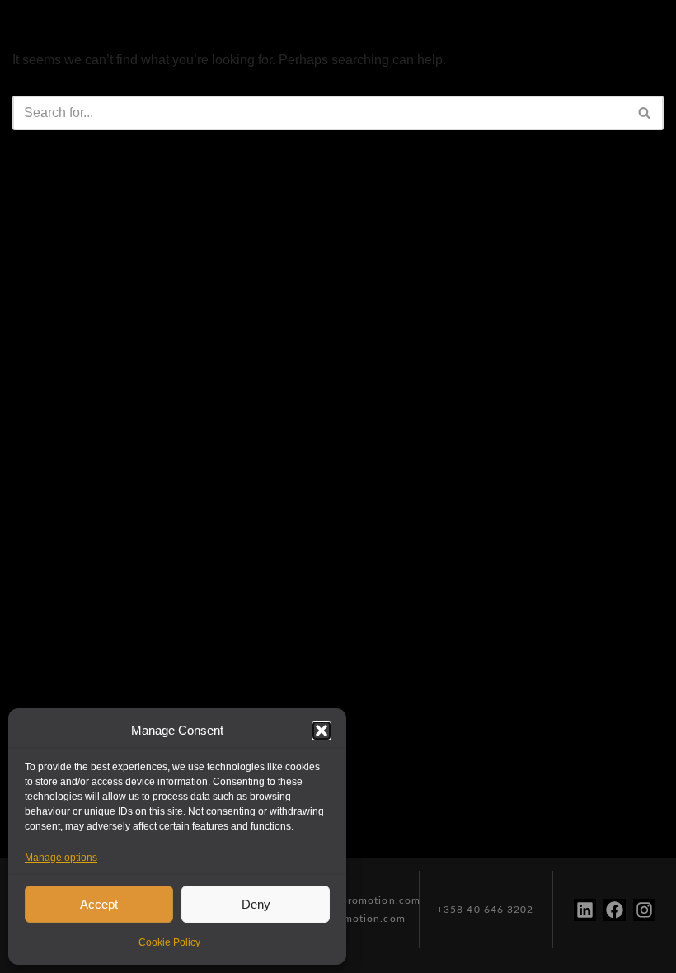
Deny (256, 904)
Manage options (61, 857)
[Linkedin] (585, 910)
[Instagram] (644, 910)
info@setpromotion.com (358, 900)
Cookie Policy (169, 942)
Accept (99, 904)
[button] (321, 730)
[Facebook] (614, 910)
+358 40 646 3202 (485, 909)
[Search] (645, 113)
